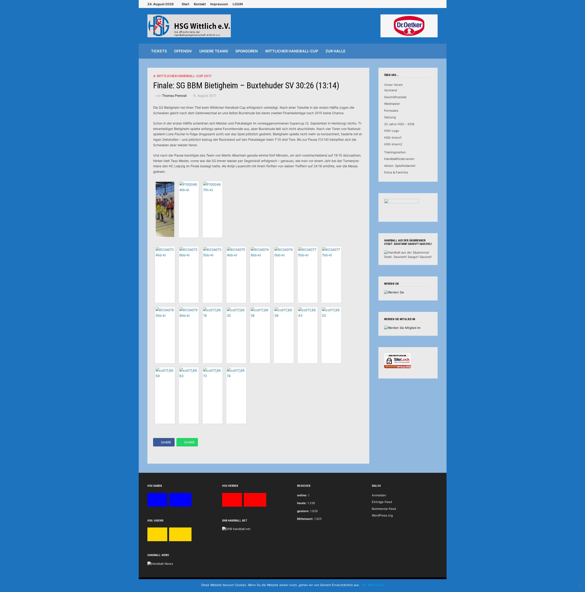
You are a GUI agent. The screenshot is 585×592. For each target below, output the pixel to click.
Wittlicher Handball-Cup (291, 51)
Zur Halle (335, 51)
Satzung (390, 117)
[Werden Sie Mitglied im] (402, 327)
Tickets (159, 51)
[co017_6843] (307, 335)
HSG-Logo (391, 130)
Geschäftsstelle (395, 97)
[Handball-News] (160, 563)
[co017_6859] (165, 395)
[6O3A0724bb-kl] (165, 274)
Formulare (391, 110)
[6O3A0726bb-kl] (188, 274)
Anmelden (379, 495)
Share (166, 442)
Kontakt (200, 4)
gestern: (303, 511)
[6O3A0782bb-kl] (165, 335)
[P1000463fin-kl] (165, 209)
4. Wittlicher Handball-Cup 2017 (182, 76)
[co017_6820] (236, 335)
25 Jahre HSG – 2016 (399, 124)
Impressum (219, 4)
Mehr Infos (376, 585)
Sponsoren (246, 51)
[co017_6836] (284, 335)
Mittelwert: (305, 519)
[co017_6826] (260, 335)
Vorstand (390, 90)
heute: (301, 503)
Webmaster (392, 103)
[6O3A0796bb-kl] (188, 335)
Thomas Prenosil (174, 95)
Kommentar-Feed (384, 509)
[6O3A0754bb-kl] (236, 274)
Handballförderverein (399, 159)
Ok (364, 585)
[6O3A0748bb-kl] (260, 274)
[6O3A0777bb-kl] (331, 274)
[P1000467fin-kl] (212, 209)
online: (302, 495)
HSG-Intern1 (393, 137)
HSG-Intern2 (393, 144)
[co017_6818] (212, 335)
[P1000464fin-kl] (188, 209)
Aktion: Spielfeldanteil (399, 166)
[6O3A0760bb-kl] (284, 274)
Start (185, 4)
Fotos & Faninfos (396, 172)
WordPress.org (382, 515)
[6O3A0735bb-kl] (212, 274)
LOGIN (238, 4)
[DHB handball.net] (236, 528)
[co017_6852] (331, 335)
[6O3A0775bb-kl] (307, 274)
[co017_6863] (188, 395)
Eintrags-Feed (382, 502)
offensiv (183, 51)
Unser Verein (393, 85)
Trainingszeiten (395, 152)
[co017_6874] (236, 395)
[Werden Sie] (394, 292)
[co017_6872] (212, 395)
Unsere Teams (213, 51)
